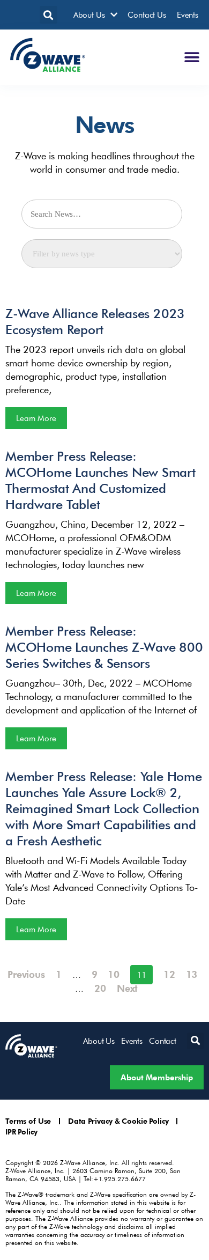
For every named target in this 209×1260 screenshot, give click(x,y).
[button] (48, 15)
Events (187, 14)
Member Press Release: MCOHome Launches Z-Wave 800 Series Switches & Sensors (104, 646)
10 (114, 974)
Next (127, 988)
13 (192, 974)
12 (169, 974)
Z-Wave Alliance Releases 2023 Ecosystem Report (95, 321)
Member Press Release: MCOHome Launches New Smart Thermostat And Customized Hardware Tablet (100, 479)
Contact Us (147, 14)
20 (100, 988)
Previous (26, 974)
